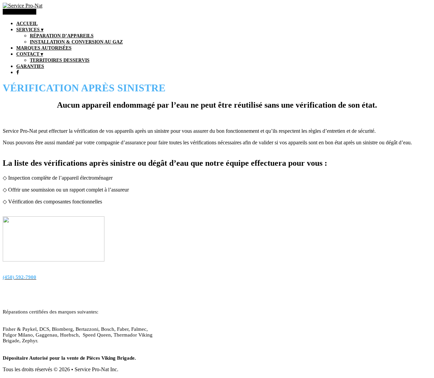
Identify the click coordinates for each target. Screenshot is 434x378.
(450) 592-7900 (19, 12)
